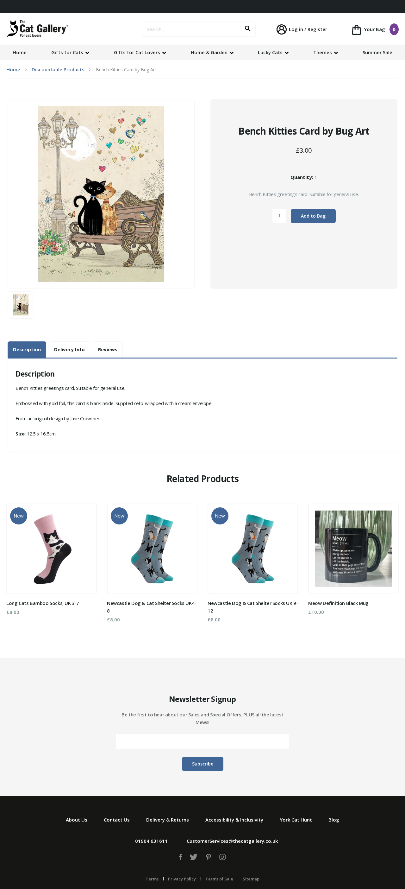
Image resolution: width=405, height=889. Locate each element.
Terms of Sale (219, 879)
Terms (152, 879)
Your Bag (379, 29)
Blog (333, 819)
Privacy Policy (182, 879)
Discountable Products (58, 69)
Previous (15, 565)
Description (27, 349)
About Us (76, 819)
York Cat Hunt (296, 819)
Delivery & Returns (167, 819)
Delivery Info (69, 349)
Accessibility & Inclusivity (234, 819)
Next (389, 565)
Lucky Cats (271, 52)
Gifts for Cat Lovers (137, 52)
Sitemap (251, 879)
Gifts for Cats (67, 52)
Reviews (107, 349)
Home (20, 52)
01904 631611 (151, 841)
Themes (323, 52)
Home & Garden (210, 52)
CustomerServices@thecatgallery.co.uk (232, 841)
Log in (296, 29)
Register (317, 29)
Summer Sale (377, 52)
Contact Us (117, 819)
